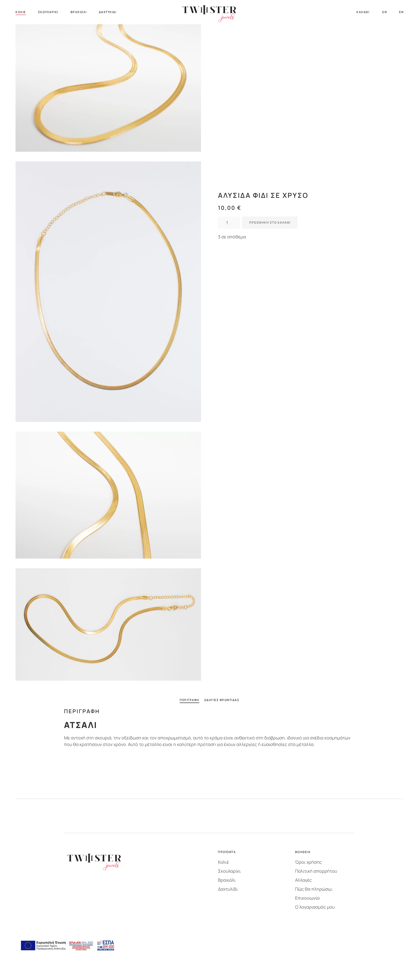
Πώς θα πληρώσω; (314, 889)
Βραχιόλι (79, 12)
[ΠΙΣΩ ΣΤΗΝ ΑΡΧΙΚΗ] (209, 12)
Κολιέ (21, 12)
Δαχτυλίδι (108, 12)
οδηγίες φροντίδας (222, 700)
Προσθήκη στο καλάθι (269, 222)
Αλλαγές (303, 880)
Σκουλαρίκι (48, 12)
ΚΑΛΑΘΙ (362, 12)
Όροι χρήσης (308, 862)
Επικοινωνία (307, 898)
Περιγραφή (189, 700)
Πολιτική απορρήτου (316, 871)
